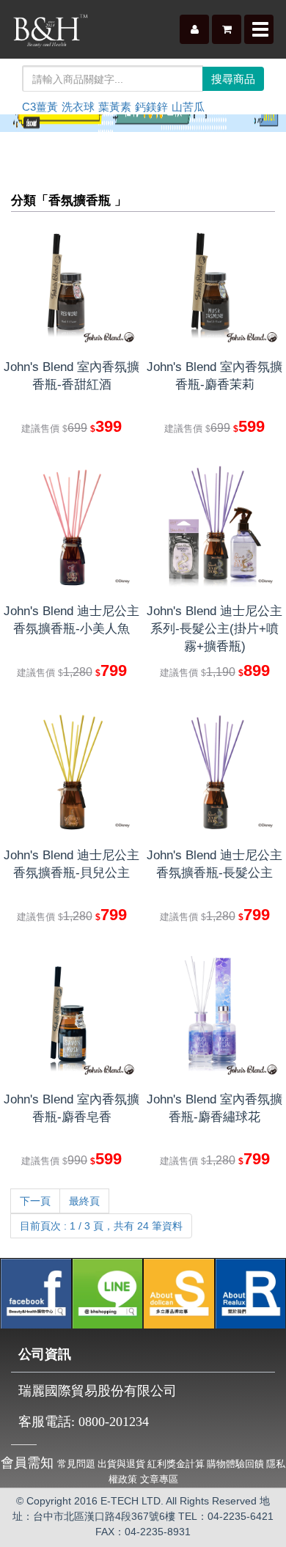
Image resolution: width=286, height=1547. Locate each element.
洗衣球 (78, 106)
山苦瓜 (188, 106)
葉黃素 (114, 106)
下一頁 (35, 1201)
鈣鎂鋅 (151, 106)
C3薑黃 (40, 106)
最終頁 (84, 1201)
